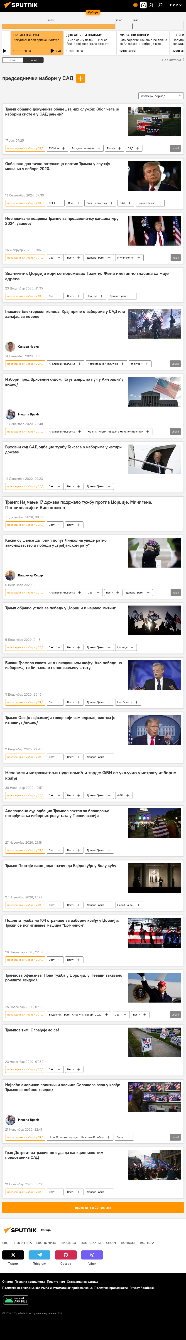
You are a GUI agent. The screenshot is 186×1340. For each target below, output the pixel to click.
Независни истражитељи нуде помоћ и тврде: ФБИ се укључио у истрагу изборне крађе (90, 775)
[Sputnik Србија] (22, 9)
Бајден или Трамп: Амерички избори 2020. (75, 1014)
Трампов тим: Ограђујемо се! (32, 1030)
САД (130, 148)
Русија (111, 148)
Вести (70, 257)
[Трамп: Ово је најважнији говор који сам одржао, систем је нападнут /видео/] (154, 730)
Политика (23, 1243)
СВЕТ (52, 203)
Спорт (111, 1243)
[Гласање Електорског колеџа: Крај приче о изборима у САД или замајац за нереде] (154, 324)
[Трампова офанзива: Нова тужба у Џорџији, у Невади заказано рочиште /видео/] (154, 988)
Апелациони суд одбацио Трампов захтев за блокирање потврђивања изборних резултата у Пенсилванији (57, 813)
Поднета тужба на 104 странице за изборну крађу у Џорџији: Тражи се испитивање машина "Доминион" (62, 923)
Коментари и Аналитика (103, 363)
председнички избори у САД (37, 78)
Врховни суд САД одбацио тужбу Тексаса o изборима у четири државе (63, 450)
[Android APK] (16, 1300)
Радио (121, 1137)
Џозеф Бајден (125, 905)
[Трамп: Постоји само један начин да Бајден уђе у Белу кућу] (154, 878)
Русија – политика (83, 148)
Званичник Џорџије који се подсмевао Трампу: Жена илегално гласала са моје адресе (87, 276)
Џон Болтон (124, 702)
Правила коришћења (30, 1282)
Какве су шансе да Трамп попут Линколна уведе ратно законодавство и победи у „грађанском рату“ (56, 543)
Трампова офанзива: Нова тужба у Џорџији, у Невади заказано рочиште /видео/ (63, 978)
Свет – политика (96, 203)
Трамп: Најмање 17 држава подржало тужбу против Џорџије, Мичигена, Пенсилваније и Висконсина (78, 504)
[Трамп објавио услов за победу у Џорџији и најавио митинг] (154, 620)
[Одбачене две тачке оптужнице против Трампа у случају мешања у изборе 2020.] (154, 176)
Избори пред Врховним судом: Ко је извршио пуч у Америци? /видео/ (64, 382)
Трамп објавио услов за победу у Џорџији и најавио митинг (60, 608)
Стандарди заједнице (82, 1282)
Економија (46, 1243)
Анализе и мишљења (62, 363)
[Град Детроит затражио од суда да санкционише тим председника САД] (154, 1165)
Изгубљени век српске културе (36, 40)
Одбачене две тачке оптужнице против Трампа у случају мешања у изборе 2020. (57, 166)
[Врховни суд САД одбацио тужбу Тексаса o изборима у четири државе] (154, 459)
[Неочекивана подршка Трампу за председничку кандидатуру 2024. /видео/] (154, 231)
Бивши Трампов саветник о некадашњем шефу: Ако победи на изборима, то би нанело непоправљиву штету (63, 665)
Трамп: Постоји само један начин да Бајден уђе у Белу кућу (60, 865)
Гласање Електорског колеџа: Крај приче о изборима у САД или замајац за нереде (65, 314)
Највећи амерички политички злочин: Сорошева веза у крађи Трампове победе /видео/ (62, 1087)
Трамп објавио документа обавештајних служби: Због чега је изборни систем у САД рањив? (62, 112)
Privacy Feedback (142, 1288)
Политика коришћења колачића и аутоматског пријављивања (47, 1288)
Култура (147, 1243)
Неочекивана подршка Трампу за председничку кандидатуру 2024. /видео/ (61, 221)
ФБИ (120, 795)
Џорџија (92, 296)
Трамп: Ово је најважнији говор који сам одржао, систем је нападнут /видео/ (60, 720)
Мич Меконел (125, 257)
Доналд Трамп (146, 203)
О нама (7, 1282)
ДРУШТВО (68, 1243)
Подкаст (128, 1243)
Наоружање (91, 1243)
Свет (71, 203)
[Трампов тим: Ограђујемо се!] (154, 1042)
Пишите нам (56, 1282)
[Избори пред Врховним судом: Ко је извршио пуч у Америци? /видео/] (154, 392)
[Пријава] (151, 5)
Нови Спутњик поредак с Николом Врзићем (115, 431)
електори (136, 363)
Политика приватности (111, 1288)
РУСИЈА (54, 148)
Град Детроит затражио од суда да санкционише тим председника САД (54, 1155)
